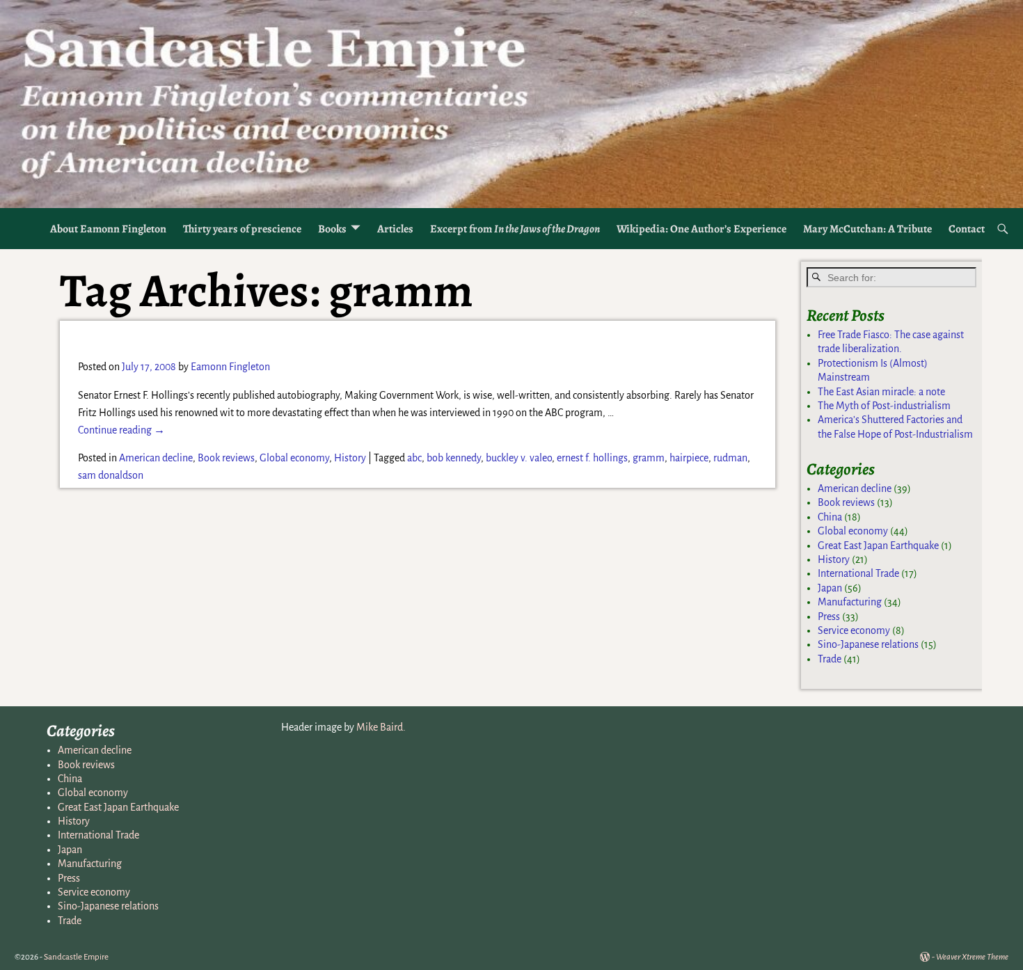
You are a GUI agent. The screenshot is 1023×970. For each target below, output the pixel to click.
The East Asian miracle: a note (881, 391)
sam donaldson (110, 475)
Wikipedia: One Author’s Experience (701, 229)
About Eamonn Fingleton (108, 229)
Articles (395, 229)
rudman (730, 457)
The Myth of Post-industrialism (884, 405)
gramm (649, 457)
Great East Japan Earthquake (878, 545)
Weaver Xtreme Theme (972, 957)
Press (829, 616)
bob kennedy (454, 457)
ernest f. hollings (592, 457)
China (830, 517)
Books (332, 229)
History (350, 457)
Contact (967, 229)
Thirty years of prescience (242, 229)
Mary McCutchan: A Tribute (867, 229)
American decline (156, 457)
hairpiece (688, 457)
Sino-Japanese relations (868, 644)
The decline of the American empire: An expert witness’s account (354, 339)
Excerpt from (515, 229)
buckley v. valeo (519, 457)
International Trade (858, 573)
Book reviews (226, 457)
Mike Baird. (381, 727)
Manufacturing (850, 601)
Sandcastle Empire (76, 957)
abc (414, 457)
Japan (830, 588)
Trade (829, 659)
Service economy (854, 630)
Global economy (294, 457)
